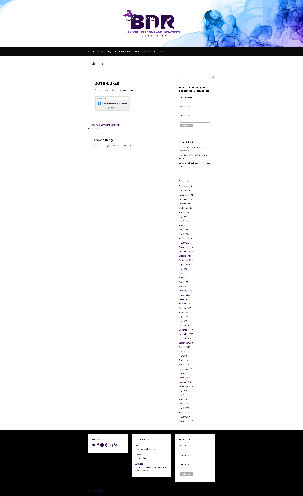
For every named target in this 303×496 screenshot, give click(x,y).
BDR (115, 90)
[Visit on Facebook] (98, 445)
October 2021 (185, 325)
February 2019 (185, 369)
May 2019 (183, 356)
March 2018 (184, 408)
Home (91, 51)
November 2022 (186, 303)
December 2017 (186, 421)
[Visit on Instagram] (102, 445)
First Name (184, 106)
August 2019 (184, 347)
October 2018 (185, 382)
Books (100, 51)
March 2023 (184, 286)
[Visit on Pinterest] (106, 445)
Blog (109, 51)
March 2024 (184, 234)
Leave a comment (129, 90)
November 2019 (186, 334)
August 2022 (184, 316)
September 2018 (186, 386)
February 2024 (185, 238)
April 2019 (183, 360)
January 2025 (184, 190)
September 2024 (186, 208)
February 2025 (185, 186)
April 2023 (183, 282)
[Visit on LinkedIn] (111, 445)
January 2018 (184, 417)
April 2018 (183, 403)
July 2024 (183, 216)
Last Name (184, 115)
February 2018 (185, 412)
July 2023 (183, 269)
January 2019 (184, 373)
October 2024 (185, 203)
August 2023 (184, 264)
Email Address (187, 97)
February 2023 (185, 290)
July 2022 (183, 321)
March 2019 (184, 364)
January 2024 (184, 242)
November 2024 (186, 199)
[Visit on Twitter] (94, 445)
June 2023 (183, 273)
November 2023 (186, 251)
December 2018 (186, 377)
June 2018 (183, 395)
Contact (146, 51)
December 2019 (186, 329)
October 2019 (185, 338)
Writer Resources (122, 51)
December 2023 (186, 247)
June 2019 (183, 351)
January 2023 (184, 295)
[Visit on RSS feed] (115, 445)
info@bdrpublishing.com (146, 449)
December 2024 (186, 195)
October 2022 (185, 308)
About (136, 51)
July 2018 (183, 390)
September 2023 (186, 260)
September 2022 (186, 312)
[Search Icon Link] (162, 51)
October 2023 (185, 256)
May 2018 (183, 399)
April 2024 (183, 229)
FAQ (155, 51)
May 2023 (183, 277)
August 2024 (184, 212)
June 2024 (183, 221)
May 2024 (183, 225)
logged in (109, 145)
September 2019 (186, 343)
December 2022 (186, 299)
